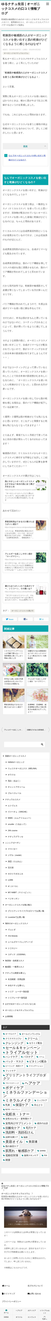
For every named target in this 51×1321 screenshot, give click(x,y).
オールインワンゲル (31, 1034)
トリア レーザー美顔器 (18, 992)
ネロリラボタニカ (15, 874)
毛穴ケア (31, 1127)
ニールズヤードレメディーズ (20, 942)
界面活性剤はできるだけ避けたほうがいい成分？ (13, 706)
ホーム (7, 1286)
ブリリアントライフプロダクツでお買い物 (26, 911)
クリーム (32, 1038)
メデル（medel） (15, 855)
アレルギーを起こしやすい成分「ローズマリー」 (37, 680)
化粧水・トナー (17, 1114)
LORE (10, 880)
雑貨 (7, 1160)
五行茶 (11, 868)
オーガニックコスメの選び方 (22, 611)
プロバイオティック (12, 1083)
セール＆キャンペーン (22, 1048)
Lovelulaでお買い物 (16, 917)
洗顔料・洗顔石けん (19, 1132)
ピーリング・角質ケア (14, 1066)
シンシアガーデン (12, 843)
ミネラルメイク (18, 1100)
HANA (6, 1317)
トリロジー (12, 948)
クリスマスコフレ (13, 1038)
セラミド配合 (35, 1043)
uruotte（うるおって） (17, 824)
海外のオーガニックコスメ (16, 923)
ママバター (12, 849)
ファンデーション (36, 1066)
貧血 (45, 1155)
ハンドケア (11, 1056)
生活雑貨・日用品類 (16, 979)
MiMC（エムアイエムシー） (20, 818)
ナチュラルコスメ (12, 799)
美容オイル (14, 1141)
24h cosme (12, 830)
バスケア (28, 1056)
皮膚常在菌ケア (11, 1137)
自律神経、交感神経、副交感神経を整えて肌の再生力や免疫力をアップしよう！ (37, 708)
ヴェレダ (12, 930)
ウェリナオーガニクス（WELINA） (23, 768)
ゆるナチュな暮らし (16, 985)
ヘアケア (32, 1083)
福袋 (26, 1137)
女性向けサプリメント (18, 1123)
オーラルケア (10, 1034)
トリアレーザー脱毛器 (17, 998)
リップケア (42, 1100)
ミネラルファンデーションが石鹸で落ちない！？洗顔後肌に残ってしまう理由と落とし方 (13, 654)
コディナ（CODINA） (17, 954)
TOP (25, 1187)
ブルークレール (14, 793)
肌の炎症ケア (11, 1146)
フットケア (10, 1071)
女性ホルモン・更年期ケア (18, 1118)
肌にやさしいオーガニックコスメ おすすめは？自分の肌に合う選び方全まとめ (19, 484)
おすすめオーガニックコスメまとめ (20, 1004)
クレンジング (14, 1043)
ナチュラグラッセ (15, 837)
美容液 (33, 1141)
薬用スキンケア (31, 1155)
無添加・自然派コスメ (14, 961)
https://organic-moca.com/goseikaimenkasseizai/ (24, 527)
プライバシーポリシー (11, 1301)
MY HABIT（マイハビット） (20, 892)
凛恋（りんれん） (15, 861)
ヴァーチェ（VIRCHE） (18, 812)
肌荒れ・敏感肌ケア (19, 1150)
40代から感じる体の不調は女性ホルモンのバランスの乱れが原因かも (13, 681)
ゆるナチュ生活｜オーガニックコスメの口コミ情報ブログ (20, 8)
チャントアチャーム (16, 787)
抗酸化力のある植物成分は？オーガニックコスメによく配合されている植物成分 (37, 654)
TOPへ (44, 1319)
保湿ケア (22, 1105)
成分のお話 (42, 1123)
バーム (41, 1057)
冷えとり (38, 1105)
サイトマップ (9, 1294)
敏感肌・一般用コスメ (14, 967)
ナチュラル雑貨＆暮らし (15, 973)
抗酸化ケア (12, 1127)
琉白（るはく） (14, 781)
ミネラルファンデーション (25, 1094)
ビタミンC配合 (38, 1061)
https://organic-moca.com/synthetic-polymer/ (22, 592)
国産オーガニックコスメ (15, 756)
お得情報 (9, 1016)
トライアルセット (21, 1052)
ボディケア (14, 1088)
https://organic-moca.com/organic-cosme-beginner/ (25, 490)
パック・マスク (14, 1061)
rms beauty (13, 936)
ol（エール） (13, 886)
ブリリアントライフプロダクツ (24, 1076)
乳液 (7, 1105)
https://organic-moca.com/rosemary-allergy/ (22, 559)
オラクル (12, 775)
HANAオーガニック (16, 762)
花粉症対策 (11, 1155)
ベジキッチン (13, 899)
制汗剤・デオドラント (12, 1109)
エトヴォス (12, 806)
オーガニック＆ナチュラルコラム (16, 53)
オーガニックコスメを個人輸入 (18, 905)
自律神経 (43, 1151)
